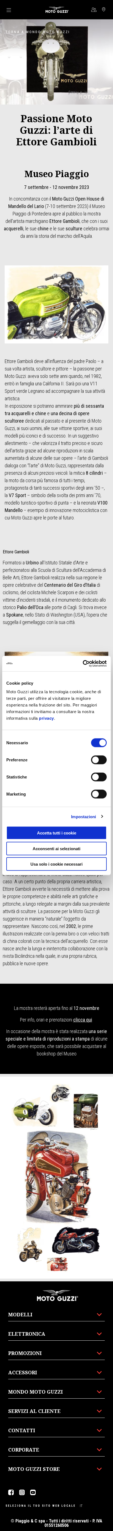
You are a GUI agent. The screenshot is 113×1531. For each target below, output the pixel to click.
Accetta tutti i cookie (56, 833)
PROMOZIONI (25, 1353)
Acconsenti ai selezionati (56, 848)
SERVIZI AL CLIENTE (34, 1411)
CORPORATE (23, 1449)
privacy (46, 718)
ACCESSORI (22, 1372)
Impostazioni (83, 816)
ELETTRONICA (26, 1333)
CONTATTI (21, 1430)
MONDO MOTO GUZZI (35, 1391)
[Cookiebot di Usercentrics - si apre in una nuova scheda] (83, 663)
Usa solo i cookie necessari (56, 864)
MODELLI (20, 1314)
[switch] (99, 760)
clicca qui (82, 1020)
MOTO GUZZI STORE (34, 1469)
